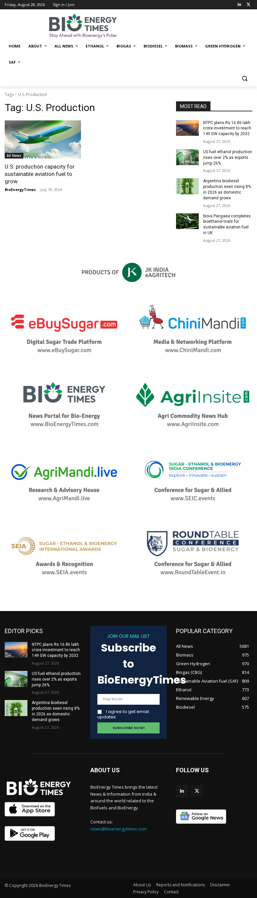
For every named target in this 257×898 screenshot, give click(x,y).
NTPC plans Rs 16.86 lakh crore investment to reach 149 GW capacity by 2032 (227, 128)
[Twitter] (248, 5)
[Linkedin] (239, 5)
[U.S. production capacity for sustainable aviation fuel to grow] (43, 139)
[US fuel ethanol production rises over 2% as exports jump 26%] (187, 157)
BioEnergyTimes (20, 189)
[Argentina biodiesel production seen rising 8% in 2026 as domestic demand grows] (187, 186)
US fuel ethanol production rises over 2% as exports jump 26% (227, 157)
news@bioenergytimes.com (118, 829)
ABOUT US (105, 770)
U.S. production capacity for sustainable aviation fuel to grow (40, 174)
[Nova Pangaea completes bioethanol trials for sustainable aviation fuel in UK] (187, 221)
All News (14, 155)
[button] (244, 78)
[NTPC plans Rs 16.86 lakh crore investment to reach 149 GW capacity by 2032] (187, 128)
